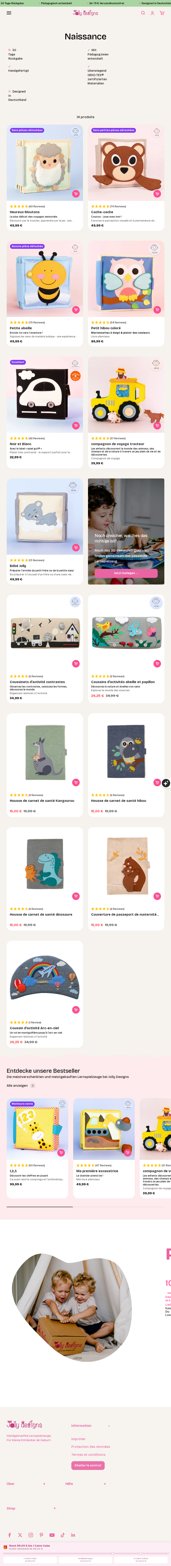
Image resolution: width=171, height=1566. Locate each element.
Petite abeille (21, 328)
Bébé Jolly (18, 566)
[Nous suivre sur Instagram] (31, 1535)
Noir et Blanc (20, 444)
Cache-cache (102, 212)
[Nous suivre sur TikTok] (62, 1535)
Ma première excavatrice (97, 1171)
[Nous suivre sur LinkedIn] (73, 1535)
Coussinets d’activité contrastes (37, 682)
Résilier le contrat (88, 1465)
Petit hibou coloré (106, 328)
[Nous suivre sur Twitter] (20, 1535)
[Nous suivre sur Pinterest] (41, 1535)
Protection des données (90, 1447)
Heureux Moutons (25, 212)
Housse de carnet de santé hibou (118, 801)
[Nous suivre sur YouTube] (52, 1535)
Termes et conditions (88, 1455)
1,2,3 (13, 1171)
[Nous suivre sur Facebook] (9, 1535)
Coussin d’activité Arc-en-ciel (34, 1028)
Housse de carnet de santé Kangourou (42, 801)
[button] (45, 206)
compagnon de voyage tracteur (117, 444)
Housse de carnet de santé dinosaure (41, 914)
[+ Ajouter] (76, 194)
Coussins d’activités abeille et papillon (123, 682)
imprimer (78, 1439)
